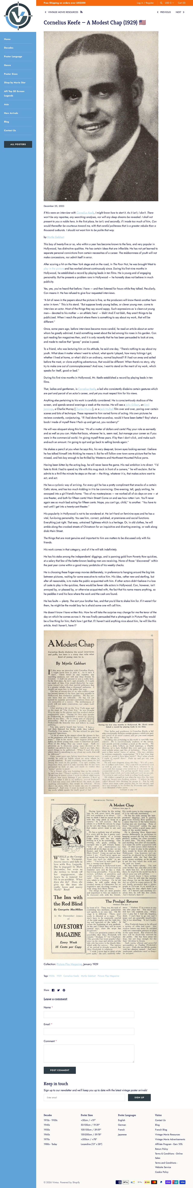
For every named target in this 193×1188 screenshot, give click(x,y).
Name (48, 1007)
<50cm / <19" (88, 1120)
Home (7, 39)
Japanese (122, 1134)
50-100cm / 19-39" (90, 1125)
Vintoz (158, 1115)
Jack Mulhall (107, 409)
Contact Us (10, 130)
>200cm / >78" (89, 1139)
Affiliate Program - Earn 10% (168, 1144)
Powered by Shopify (70, 1182)
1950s (47, 1129)
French (121, 1129)
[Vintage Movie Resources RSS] (81, 11)
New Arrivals (11, 113)
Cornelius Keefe (85, 213)
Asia (6, 104)
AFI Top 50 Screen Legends (14, 93)
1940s (47, 1125)
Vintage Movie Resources (167, 1134)
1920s (52, 976)
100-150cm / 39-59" (91, 1129)
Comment (50, 1041)
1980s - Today (50, 1144)
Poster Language (13, 56)
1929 (59, 976)
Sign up (139, 1097)
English (121, 1120)
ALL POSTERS (18, 144)
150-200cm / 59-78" (91, 1134)
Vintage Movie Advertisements (170, 1139)
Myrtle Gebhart (55, 237)
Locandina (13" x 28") (91, 1144)
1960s (47, 1134)
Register (150, 3)
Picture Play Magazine (69, 964)
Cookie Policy (161, 1172)
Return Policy (161, 1149)
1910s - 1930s (50, 1120)
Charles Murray (83, 409)
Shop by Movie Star (14, 82)
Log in (140, 3)
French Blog (161, 1129)
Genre (7, 65)
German (122, 1125)
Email (48, 1024)
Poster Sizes (10, 74)
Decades (8, 47)
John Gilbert (132, 405)
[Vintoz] (18, 16)
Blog (6, 121)
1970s (47, 1139)
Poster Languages (127, 1115)
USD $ (168, 3)
